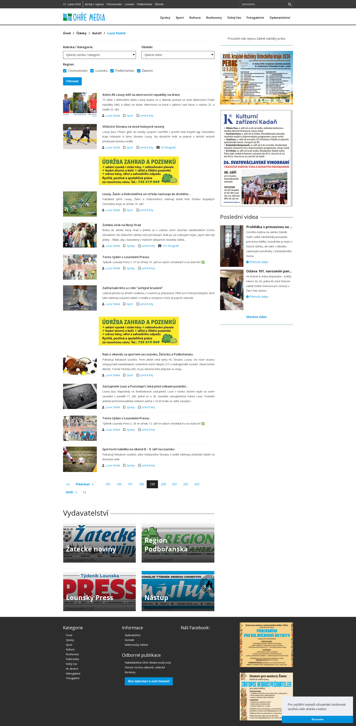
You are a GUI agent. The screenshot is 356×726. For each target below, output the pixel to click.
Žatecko (159, 4)
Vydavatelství (280, 18)
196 (118, 484)
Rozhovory (214, 18)
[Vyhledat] (290, 4)
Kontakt (129, 640)
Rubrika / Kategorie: (78, 47)
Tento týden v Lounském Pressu (125, 257)
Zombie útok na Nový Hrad (121, 225)
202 (185, 484)
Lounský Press (89, 597)
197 (130, 484)
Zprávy (165, 18)
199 (152, 484)
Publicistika (72, 659)
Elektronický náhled (136, 645)
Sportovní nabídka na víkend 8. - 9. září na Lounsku (138, 449)
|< (68, 484)
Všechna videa (256, 317)
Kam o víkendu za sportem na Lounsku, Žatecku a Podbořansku (147, 354)
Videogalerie (73, 673)
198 (141, 484)
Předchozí (83, 484)
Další (70, 492)
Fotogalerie (255, 18)
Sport (180, 18)
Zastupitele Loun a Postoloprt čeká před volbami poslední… (145, 386)
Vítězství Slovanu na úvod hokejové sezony (133, 127)
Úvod (67, 33)
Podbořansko (144, 4)
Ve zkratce (72, 668)
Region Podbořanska (166, 544)
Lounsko (129, 4)
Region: (68, 64)
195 (107, 484)
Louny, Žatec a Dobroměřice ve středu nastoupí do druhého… (146, 194)
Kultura (195, 18)
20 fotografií (168, 147)
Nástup (156, 597)
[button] (327, 709)
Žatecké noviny (91, 549)
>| (84, 492)
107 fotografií (170, 246)
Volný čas (234, 18)
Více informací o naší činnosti (149, 681)
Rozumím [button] (317, 719)
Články (81, 33)
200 (163, 484)
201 (174, 484)
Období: (147, 47)
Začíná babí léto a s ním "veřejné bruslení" (132, 288)
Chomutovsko (114, 4)
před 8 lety (147, 115)
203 (196, 484)
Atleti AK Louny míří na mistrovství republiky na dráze (141, 95)
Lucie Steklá (113, 115)
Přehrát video (258, 262)
